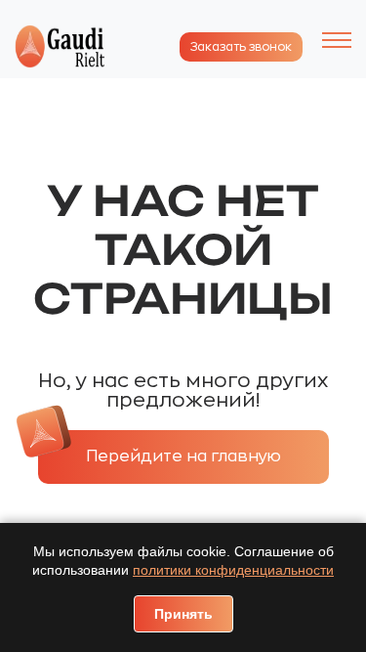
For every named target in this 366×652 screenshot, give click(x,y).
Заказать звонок (241, 47)
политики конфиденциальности (233, 570)
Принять (183, 614)
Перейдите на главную (183, 456)
